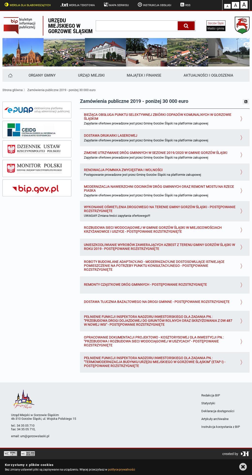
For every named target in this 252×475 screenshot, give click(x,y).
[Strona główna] (9, 75)
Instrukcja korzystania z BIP (220, 427)
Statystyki (208, 403)
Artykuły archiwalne (215, 419)
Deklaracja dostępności (217, 411)
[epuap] (36, 110)
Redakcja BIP (210, 395)
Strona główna (12, 90)
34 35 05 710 (25, 425)
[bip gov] (36, 188)
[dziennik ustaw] (36, 149)
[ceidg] (36, 129)
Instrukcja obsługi (157, 5)
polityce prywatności (121, 469)
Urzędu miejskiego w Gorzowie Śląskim (70, 26)
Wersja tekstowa (82, 5)
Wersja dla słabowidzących (30, 5)
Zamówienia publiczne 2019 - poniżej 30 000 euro (61, 90)
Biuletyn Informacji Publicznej (22, 26)
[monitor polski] (36, 168)
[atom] (246, 101)
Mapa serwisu (119, 5)
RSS (187, 5)
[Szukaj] (186, 25)
